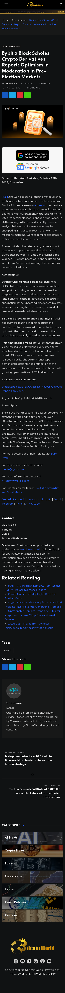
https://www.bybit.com (15, 480)
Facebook (19, 499)
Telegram (7, 503)
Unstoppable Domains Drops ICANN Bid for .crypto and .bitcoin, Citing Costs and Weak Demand (32, 615)
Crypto (7, 650)
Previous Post (17, 752)
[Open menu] (6, 4)
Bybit (5, 196)
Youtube (34, 503)
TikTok (19, 503)
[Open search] (61, 4)
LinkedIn (46, 499)
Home (5, 20)
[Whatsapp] (27, 95)
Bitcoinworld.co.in (31, 549)
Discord (6, 499)
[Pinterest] (20, 95)
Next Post (50, 785)
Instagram (33, 499)
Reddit (58, 499)
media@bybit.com (13, 469)
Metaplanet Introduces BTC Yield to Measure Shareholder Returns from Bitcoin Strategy (28, 760)
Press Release (18, 20)
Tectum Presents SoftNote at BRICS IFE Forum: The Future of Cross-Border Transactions (34, 793)
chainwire (11, 83)
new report (40, 205)
